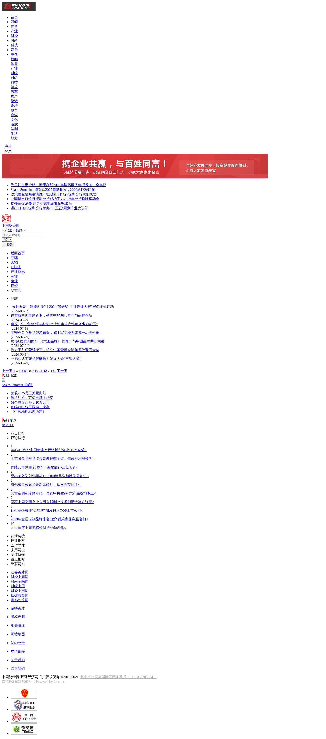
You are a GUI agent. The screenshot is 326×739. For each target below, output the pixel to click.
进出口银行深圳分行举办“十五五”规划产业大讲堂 (49, 208)
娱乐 (14, 50)
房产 (14, 96)
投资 (14, 286)
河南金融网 (19, 581)
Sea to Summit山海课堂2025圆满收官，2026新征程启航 (53, 189)
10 (36, 371)
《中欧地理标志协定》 (28, 412)
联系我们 (18, 669)
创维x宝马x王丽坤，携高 (30, 407)
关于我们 (18, 660)
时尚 (14, 40)
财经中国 (18, 586)
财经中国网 (19, 577)
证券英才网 (19, 572)
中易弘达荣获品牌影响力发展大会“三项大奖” (46, 358)
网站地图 (18, 634)
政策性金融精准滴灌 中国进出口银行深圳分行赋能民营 (54, 194)
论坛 (14, 105)
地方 (14, 138)
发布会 (16, 290)
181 (53, 371)
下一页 (62, 371)
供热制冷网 (19, 600)
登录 (8, 151)
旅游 (14, 101)
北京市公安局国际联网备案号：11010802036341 (118, 677)
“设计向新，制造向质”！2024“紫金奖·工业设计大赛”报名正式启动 (62, 307)
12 (45, 371)
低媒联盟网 (19, 595)
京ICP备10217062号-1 (18, 681)
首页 (14, 17)
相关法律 (18, 625)
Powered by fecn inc (50, 681)
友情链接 (18, 651)
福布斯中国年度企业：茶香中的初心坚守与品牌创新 (51, 315)
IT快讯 (16, 267)
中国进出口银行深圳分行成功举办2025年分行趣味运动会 (55, 199)
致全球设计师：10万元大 (30, 402)
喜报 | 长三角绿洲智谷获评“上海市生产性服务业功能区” (54, 324)
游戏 (14, 124)
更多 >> (8, 425)
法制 (14, 129)
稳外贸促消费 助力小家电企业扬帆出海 (41, 203)
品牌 (19, 230)
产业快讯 (18, 272)
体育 (14, 26)
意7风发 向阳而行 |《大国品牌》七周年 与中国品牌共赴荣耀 (57, 341)
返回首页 (18, 253)
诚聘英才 (18, 608)
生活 (14, 133)
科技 (14, 45)
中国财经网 (11, 226)
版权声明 (18, 617)
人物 (14, 262)
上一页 (7, 371)
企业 (14, 281)
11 (41, 371)
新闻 (14, 22)
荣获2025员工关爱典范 (28, 393)
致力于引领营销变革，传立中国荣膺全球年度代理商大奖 (55, 350)
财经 (14, 36)
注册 (8, 146)
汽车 (14, 91)
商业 (14, 276)
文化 (14, 119)
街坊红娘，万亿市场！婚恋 (32, 398)
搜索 (10, 244)
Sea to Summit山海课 (17, 385)
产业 (14, 31)
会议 (14, 115)
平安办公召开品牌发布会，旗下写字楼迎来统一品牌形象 (55, 332)
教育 (14, 110)
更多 (15, 54)
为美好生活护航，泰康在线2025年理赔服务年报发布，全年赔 (58, 185)
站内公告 (18, 643)
